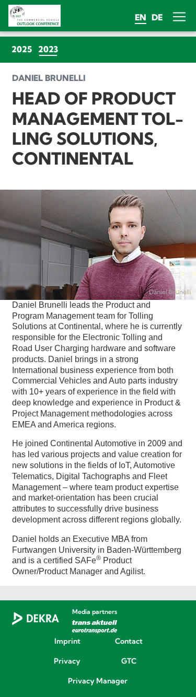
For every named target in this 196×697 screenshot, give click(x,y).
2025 (21, 49)
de (157, 17)
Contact (129, 641)
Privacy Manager (98, 681)
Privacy (67, 661)
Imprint (67, 641)
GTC (128, 661)
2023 (49, 48)
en (140, 17)
